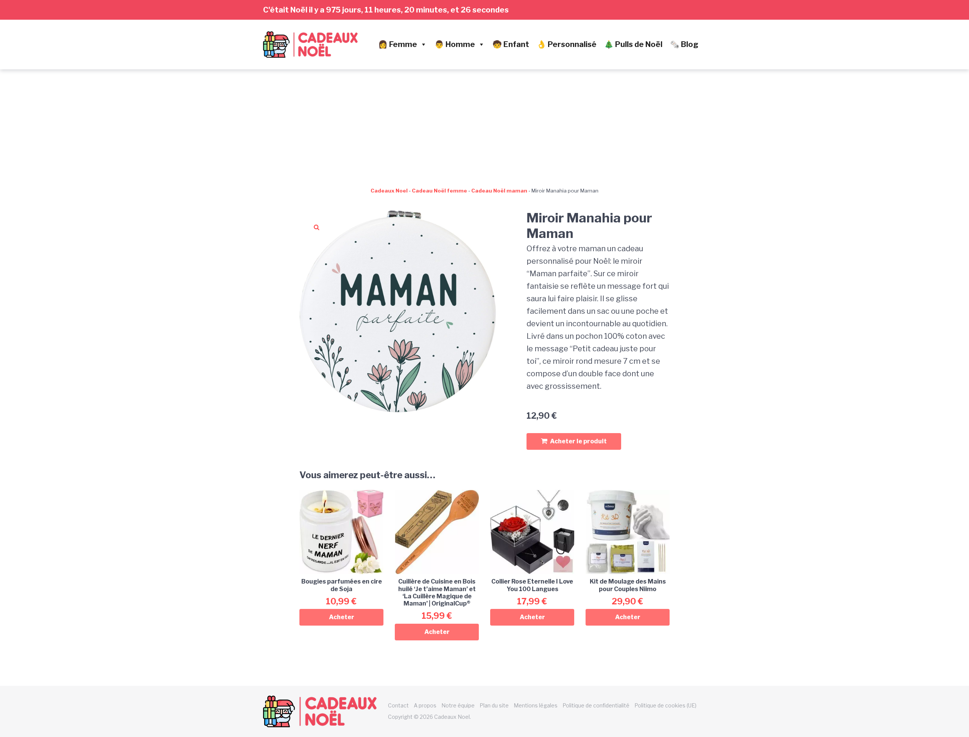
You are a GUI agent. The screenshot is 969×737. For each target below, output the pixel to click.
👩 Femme (397, 44)
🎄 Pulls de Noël (633, 44)
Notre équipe (458, 705)
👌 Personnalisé (567, 44)
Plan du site (494, 705)
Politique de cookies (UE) (665, 705)
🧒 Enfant (510, 44)
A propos (425, 705)
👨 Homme (455, 44)
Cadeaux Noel (389, 191)
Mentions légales (536, 705)
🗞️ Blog (684, 44)
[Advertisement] (484, 126)
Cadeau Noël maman (499, 191)
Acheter (341, 617)
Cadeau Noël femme (439, 191)
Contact (398, 705)
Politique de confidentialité (595, 705)
